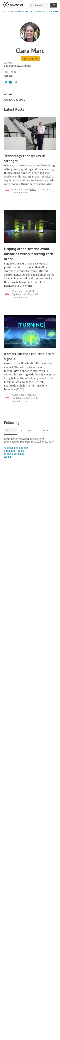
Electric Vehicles (14, 453)
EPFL (33, 189)
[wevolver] (13, 5)
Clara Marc (18, 189)
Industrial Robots (14, 450)
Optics (8, 456)
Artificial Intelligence (17, 11)
